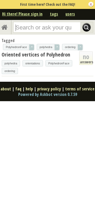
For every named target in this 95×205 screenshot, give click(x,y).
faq (18, 89)
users (70, 14)
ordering (9, 71)
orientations (32, 63)
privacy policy (49, 89)
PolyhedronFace (58, 63)
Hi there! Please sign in (22, 14)
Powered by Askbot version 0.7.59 (47, 94)
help (29, 89)
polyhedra (10, 63)
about (6, 89)
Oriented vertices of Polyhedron (36, 54)
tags (54, 14)
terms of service (79, 89)
